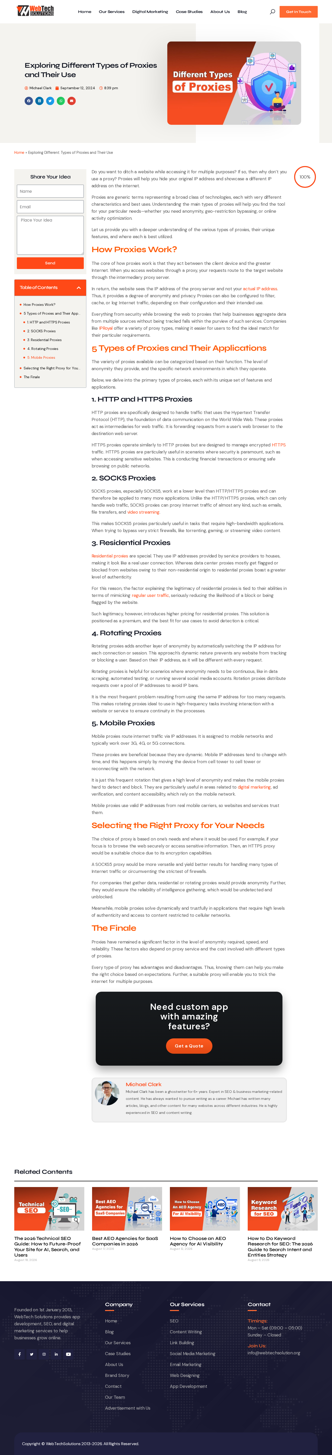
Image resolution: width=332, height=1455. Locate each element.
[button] (29, 101)
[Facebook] (19, 1354)
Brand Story (117, 1375)
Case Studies (189, 12)
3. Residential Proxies (44, 339)
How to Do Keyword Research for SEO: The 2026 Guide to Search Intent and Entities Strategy (280, 1247)
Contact (113, 1386)
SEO (174, 1321)
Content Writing (186, 1332)
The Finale (32, 377)
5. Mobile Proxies (41, 357)
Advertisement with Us (127, 1408)
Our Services (112, 12)
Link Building (182, 1343)
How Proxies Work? (40, 304)
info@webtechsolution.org (274, 1353)
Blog (242, 12)
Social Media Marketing (193, 1353)
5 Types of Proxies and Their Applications (52, 313)
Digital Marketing (150, 12)
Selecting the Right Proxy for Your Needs (52, 368)
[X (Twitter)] (31, 1354)
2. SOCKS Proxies (41, 331)
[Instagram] (44, 1354)
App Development (188, 1386)
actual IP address (260, 289)
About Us (220, 12)
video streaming (143, 512)
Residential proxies (110, 556)
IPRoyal (106, 328)
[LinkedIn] (56, 1354)
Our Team (115, 1397)
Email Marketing (186, 1364)
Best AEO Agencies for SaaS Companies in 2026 (125, 1241)
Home (84, 12)
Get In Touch (298, 12)
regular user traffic (150, 595)
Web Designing (184, 1375)
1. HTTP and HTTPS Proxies (48, 322)
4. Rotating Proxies (42, 348)
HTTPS (279, 445)
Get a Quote (189, 1046)
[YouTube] (68, 1354)
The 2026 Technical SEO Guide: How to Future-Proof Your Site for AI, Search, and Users (47, 1247)
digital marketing (254, 787)
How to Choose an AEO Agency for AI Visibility (198, 1241)
